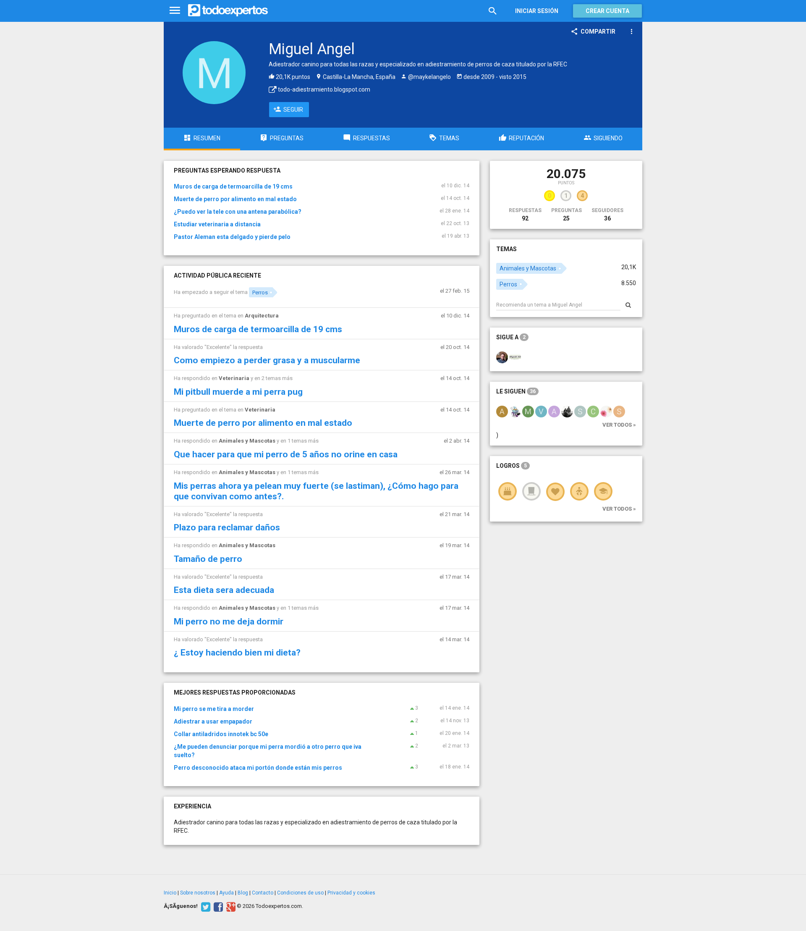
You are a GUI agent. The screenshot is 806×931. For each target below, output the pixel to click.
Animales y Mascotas (247, 441)
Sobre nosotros (197, 893)
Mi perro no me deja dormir (228, 621)
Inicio (170, 893)
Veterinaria (234, 378)
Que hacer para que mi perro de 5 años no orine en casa (286, 454)
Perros (260, 292)
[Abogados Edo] (515, 356)
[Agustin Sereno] (554, 410)
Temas (506, 249)
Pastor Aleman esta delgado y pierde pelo (232, 236)
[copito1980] (593, 410)
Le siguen (516, 391)
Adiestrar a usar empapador (213, 721)
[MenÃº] (175, 10)
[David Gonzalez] (567, 410)
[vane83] (541, 410)
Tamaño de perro (208, 559)
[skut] (619, 410)
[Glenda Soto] (606, 410)
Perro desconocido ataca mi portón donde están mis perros (258, 767)
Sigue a (511, 337)
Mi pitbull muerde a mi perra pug (238, 392)
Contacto (262, 893)
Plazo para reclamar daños (227, 527)
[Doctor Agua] (515, 410)
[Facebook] (217, 906)
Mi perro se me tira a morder (214, 708)
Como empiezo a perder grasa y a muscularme (267, 360)
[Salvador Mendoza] (502, 356)
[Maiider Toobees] (528, 410)
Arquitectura (262, 315)
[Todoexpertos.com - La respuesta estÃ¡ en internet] (228, 10)
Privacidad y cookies (351, 893)
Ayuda (226, 893)
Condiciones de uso (300, 893)
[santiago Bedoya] (580, 410)
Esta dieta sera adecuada (224, 590)
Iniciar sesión (536, 11)
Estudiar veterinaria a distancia (217, 224)
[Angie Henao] (502, 410)
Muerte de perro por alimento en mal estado (235, 199)
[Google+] (230, 906)
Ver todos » (619, 425)
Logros (511, 465)
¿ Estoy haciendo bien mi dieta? (237, 653)
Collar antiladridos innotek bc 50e (221, 734)
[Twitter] (204, 906)
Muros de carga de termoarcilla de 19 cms (233, 186)
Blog (243, 893)
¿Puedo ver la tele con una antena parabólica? (237, 211)
